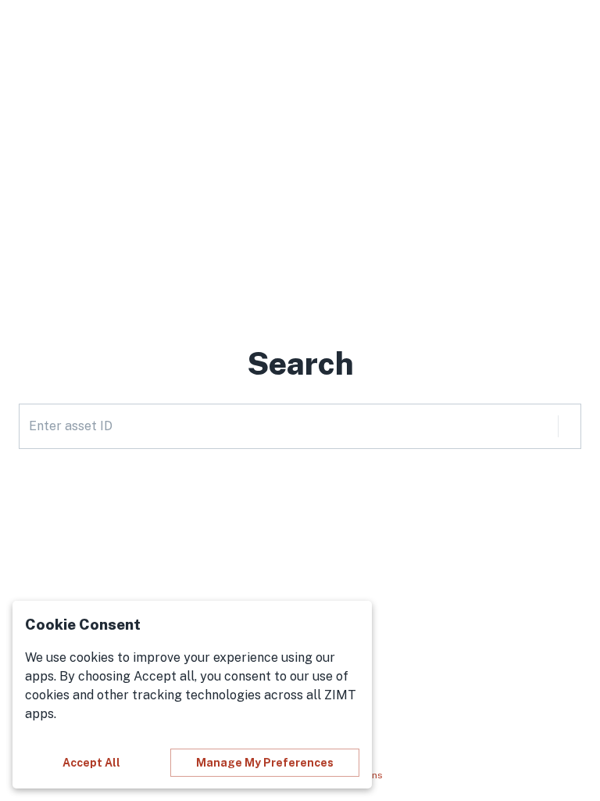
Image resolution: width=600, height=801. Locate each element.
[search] (569, 426)
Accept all (91, 762)
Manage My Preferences (265, 762)
